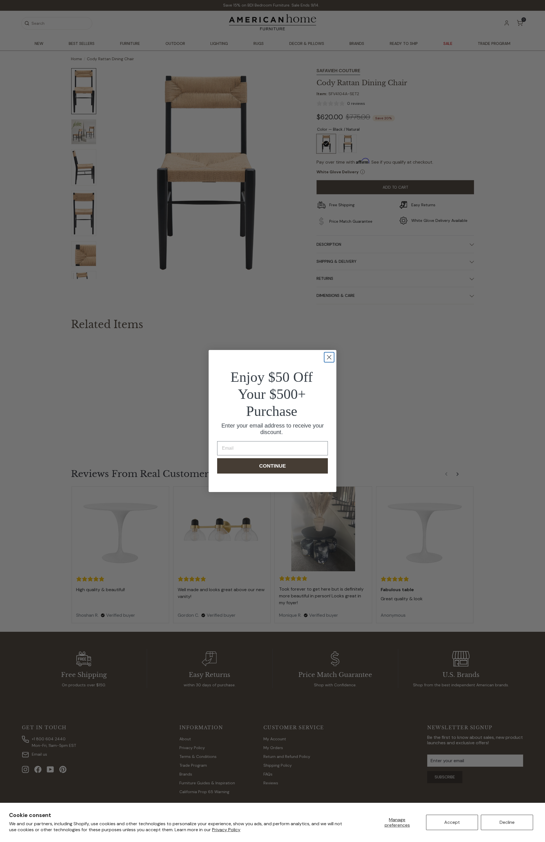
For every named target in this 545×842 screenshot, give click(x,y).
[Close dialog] (329, 357)
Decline (507, 822)
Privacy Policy (226, 830)
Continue (272, 466)
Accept (452, 822)
